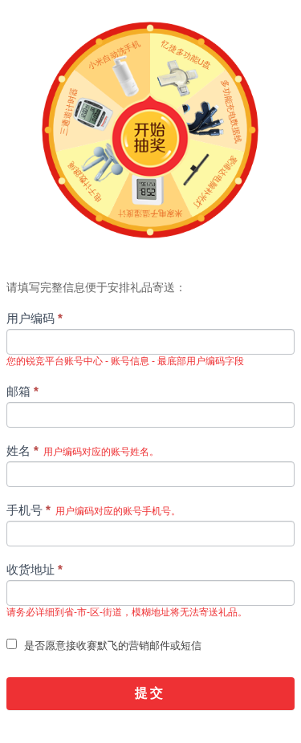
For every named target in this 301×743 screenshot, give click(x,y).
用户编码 (34, 318)
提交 (150, 693)
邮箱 (22, 391)
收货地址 (34, 569)
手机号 (93, 510)
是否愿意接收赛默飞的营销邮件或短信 (111, 645)
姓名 (82, 450)
